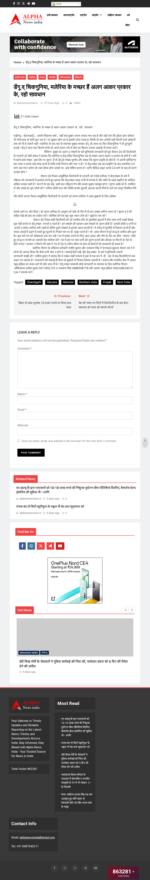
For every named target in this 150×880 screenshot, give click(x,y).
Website (22, 425)
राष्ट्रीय (83, 15)
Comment (24, 348)
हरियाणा (78, 77)
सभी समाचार (52, 15)
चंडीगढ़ (32, 77)
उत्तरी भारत (20, 77)
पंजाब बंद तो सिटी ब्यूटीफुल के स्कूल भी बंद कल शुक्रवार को (50, 506)
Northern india (88, 282)
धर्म (128, 15)
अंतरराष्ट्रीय (68, 15)
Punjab (107, 282)
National (68, 282)
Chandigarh (34, 282)
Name (22, 394)
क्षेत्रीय (95, 15)
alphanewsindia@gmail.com (37, 837)
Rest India (123, 282)
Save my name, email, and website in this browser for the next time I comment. (69, 441)
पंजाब (42, 77)
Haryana (52, 282)
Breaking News (29, 652)
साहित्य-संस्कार (114, 15)
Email (21, 409)
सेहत (127, 24)
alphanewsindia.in (27, 102)
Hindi (58, 4)
